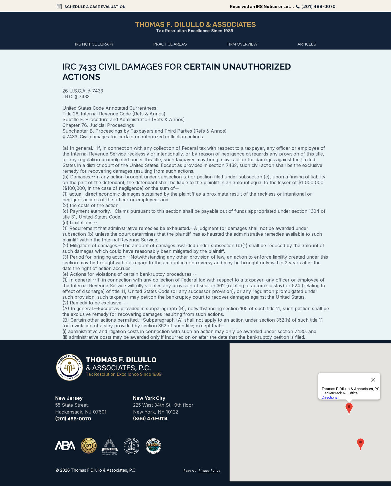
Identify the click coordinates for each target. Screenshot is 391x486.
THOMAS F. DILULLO (170, 24)
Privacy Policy (209, 471)
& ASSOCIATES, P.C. (118, 368)
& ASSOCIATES (231, 24)
